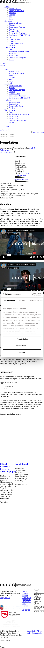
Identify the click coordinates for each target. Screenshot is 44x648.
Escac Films (13, 53)
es (0, 65)
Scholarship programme (26, 599)
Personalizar (21, 346)
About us (12, 13)
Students (8, 37)
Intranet (2, 63)
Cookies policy (37, 633)
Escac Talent (13, 55)
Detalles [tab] (22, 300)
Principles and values (16, 11)
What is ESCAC (15, 9)
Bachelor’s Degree (15, 23)
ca (2, 65)
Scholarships (13, 41)
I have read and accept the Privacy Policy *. (37, 601)
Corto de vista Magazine (17, 58)
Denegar (22, 352)
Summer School (14, 31)
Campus (12, 15)
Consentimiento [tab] (9, 300)
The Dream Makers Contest (19, 51)
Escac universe (10, 47)
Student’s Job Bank (16, 43)
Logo (11, 19)
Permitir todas (22, 339)
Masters (12, 25)
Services (12, 45)
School (7, 7)
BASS (11, 60)
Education (8, 21)
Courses (12, 29)
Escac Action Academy (17, 33)
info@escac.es (5, 598)
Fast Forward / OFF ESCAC (19, 35)
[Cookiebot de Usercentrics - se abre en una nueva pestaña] (31, 294)
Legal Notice (31, 631)
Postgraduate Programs (17, 27)
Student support (14, 39)
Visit (10, 17)
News (11, 49)
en (4, 65)
